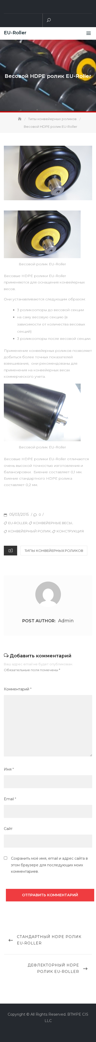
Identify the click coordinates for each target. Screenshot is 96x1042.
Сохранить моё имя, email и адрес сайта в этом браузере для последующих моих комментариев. (49, 864)
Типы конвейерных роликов (54, 551)
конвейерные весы (52, 523)
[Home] (20, 119)
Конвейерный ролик (29, 531)
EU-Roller (15, 33)
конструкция (70, 531)
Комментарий (17, 689)
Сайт (8, 828)
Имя (9, 769)
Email (10, 799)
